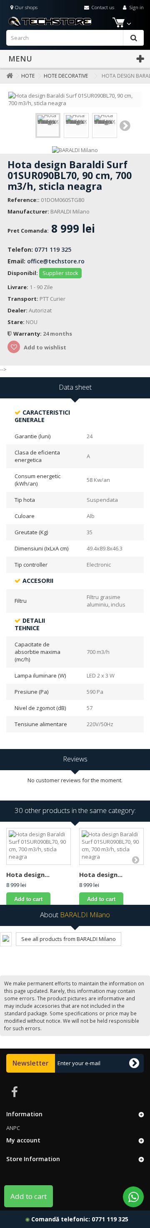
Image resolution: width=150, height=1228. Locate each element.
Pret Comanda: (28, 230)
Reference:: (24, 200)
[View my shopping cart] (117, 24)
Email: (16, 261)
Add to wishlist (44, 347)
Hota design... (28, 874)
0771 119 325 (53, 249)
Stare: (16, 322)
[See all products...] (6, 939)
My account (23, 1140)
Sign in (136, 7)
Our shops (25, 7)
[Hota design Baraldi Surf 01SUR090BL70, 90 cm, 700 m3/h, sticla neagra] (48, 125)
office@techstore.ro (56, 261)
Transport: (23, 298)
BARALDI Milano (70, 211)
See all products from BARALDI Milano (68, 939)
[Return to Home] (8, 76)
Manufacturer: (28, 211)
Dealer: (18, 310)
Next (125, 125)
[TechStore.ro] (75, 21)
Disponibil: (23, 273)
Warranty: (28, 333)
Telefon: (20, 249)
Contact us (102, 7)
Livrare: (18, 287)
